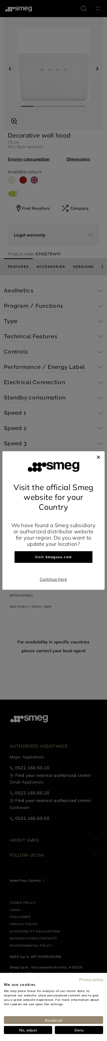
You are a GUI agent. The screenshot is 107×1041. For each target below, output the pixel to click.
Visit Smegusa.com (53, 557)
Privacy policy (91, 979)
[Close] (98, 456)
